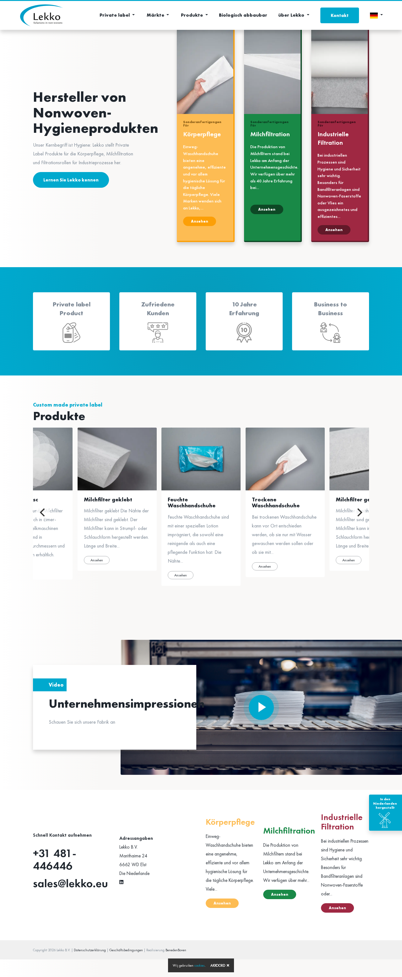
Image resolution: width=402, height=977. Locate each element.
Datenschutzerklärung (90, 950)
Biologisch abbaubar (243, 15)
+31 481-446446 (54, 859)
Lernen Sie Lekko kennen (71, 180)
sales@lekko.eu (70, 883)
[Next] (359, 512)
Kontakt (340, 15)
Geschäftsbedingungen (126, 950)
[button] (117, 15)
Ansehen (199, 221)
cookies (199, 965)
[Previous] (43, 512)
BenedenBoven (176, 950)
